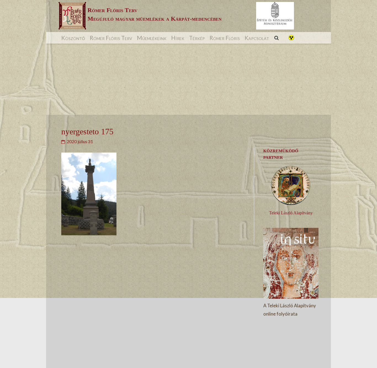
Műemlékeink (151, 37)
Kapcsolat (257, 37)
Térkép (197, 37)
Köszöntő (73, 37)
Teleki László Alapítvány (291, 212)
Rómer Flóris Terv (111, 37)
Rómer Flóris (224, 37)
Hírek (177, 37)
